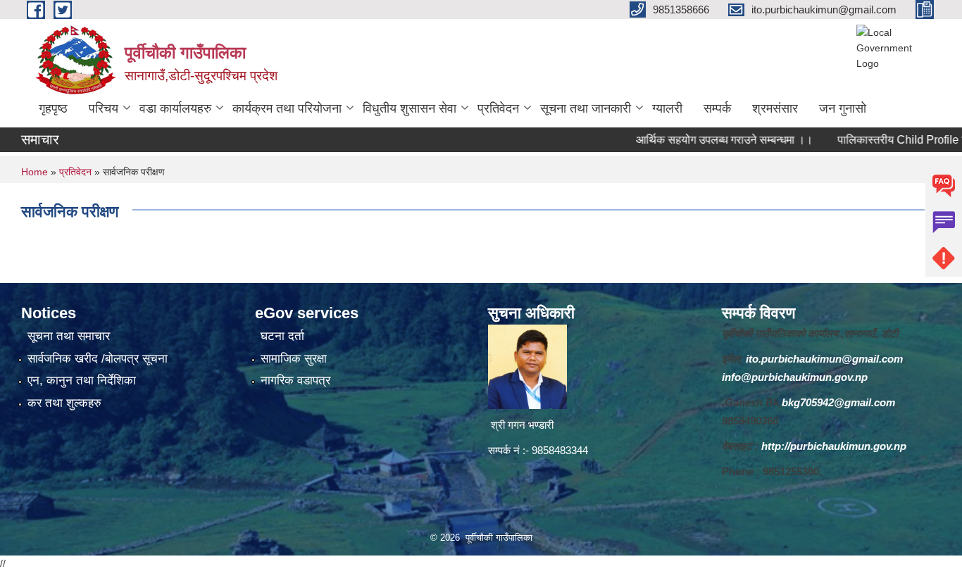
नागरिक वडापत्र (295, 380)
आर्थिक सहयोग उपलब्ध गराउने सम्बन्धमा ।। (706, 140)
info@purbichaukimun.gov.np (795, 377)
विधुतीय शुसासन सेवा (409, 108)
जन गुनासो (842, 108)
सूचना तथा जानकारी (585, 108)
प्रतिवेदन (498, 108)
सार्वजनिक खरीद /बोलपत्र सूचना (97, 358)
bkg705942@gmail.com (838, 402)
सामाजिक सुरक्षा (294, 358)
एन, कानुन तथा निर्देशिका (81, 380)
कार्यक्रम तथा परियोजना (287, 108)
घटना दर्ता (282, 336)
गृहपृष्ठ (53, 108)
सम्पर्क (717, 108)
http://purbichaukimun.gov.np (833, 446)
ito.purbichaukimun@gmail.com (824, 359)
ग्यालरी (667, 108)
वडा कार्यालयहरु (175, 108)
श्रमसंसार (775, 108)
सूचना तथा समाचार (68, 336)
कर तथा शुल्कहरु (64, 403)
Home (34, 171)
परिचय (103, 108)
